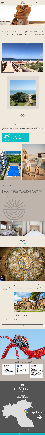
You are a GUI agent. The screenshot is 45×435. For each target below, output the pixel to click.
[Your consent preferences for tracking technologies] (44, 326)
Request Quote (23, 433)
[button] (2, 371)
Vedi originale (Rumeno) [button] (21, 372)
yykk (40, 430)
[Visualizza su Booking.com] (4, 366)
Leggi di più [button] (33, 375)
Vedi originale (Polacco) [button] (35, 376)
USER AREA (33, 430)
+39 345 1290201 (23, 395)
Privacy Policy (24, 430)
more (5, 195)
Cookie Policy (29, 430)
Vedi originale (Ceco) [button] (7, 373)
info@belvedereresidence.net (23, 397)
